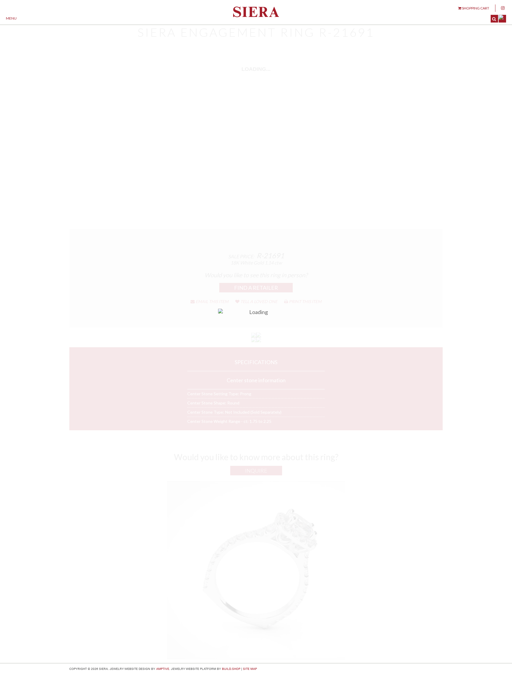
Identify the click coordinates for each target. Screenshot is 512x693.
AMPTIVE (162, 669)
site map (250, 669)
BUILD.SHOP (231, 669)
